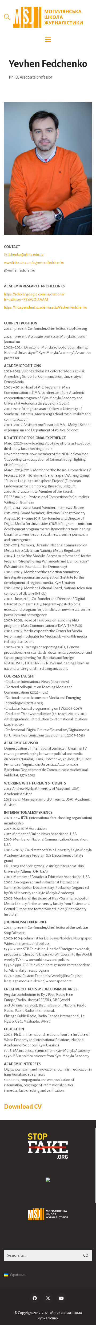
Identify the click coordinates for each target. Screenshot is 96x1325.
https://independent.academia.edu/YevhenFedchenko (45, 307)
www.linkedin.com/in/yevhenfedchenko (34, 263)
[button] (48, 39)
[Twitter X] (48, 1298)
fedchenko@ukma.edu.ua (23, 255)
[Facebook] (34, 1298)
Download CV (23, 1106)
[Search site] (7, 17)
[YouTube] (61, 1298)
